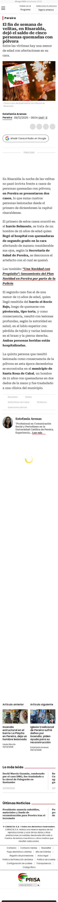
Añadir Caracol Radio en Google (28, 138)
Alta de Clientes (43, 852)
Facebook (33, 127)
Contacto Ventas (28, 848)
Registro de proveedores (22, 855)
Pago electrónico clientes (19, 852)
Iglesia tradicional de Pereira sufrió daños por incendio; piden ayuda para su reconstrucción (42, 734)
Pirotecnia (42, 402)
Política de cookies (46, 859)
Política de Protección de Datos (18, 859)
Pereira (10, 18)
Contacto (11, 848)
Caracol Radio (11, 8)
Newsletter (46, 848)
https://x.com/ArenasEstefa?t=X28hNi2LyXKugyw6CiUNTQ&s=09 (28, 114)
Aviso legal (43, 855)
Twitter (39, 127)
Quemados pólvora (17, 407)
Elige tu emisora (46, 10)
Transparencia (43, 863)
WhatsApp (52, 127)
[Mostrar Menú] (3, 8)
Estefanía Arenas (14, 114)
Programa (25, 10)
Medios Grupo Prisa (29, 885)
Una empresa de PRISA (29, 877)
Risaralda (13, 397)
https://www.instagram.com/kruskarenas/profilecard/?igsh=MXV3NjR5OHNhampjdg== (32, 114)
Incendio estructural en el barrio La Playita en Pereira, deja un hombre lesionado (15, 733)
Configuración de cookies (19, 863)
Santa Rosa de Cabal (18, 402)
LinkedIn (46, 127)
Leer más (37, 432)
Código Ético (29, 867)
